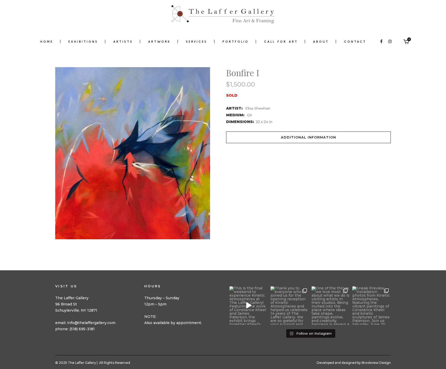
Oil (249, 115)
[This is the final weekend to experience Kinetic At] (248, 305)
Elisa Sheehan (257, 108)
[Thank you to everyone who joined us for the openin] (289, 305)
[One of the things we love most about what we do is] (331, 305)
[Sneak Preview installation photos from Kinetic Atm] (371, 305)
